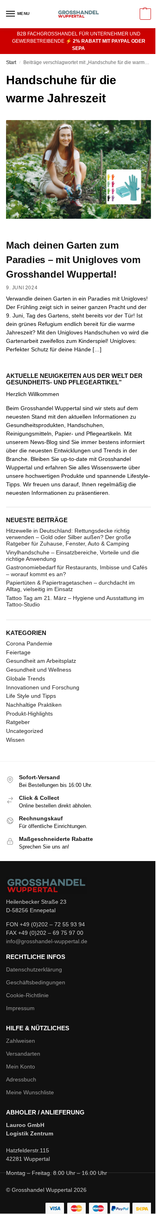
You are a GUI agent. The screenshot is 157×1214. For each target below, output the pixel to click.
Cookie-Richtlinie (27, 995)
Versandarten (23, 1053)
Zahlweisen (20, 1041)
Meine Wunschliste (30, 1092)
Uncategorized (24, 731)
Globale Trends (25, 678)
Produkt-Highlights (29, 713)
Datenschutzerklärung (34, 969)
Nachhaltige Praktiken (34, 704)
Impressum (20, 1008)
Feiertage (18, 652)
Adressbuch (21, 1079)
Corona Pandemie (29, 643)
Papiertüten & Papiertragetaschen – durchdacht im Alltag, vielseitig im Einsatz (70, 585)
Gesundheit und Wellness (38, 669)
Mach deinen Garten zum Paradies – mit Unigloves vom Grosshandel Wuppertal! (73, 260)
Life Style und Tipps (31, 696)
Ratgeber (18, 722)
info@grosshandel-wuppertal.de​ (46, 941)
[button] (144, 14)
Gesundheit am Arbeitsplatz (41, 661)
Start (11, 62)
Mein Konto (20, 1066)
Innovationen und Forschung (42, 687)
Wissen (15, 740)
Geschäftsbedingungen (35, 982)
